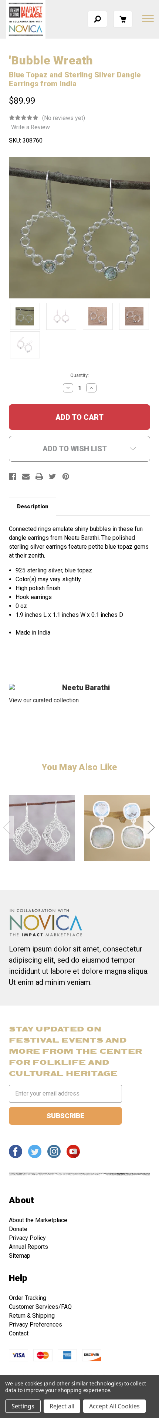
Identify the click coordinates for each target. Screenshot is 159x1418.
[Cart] (122, 19)
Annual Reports (28, 1246)
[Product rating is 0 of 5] (23, 118)
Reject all (62, 1406)
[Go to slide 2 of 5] (150, 827)
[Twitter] (52, 476)
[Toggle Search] (97, 19)
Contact (18, 1333)
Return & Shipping (32, 1315)
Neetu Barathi (86, 687)
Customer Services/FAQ (40, 1306)
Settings (22, 1406)
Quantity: (79, 375)
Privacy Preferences (35, 1324)
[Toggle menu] (147, 18)
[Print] (39, 476)
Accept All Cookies (114, 1406)
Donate (18, 1229)
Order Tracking (27, 1297)
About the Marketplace (38, 1220)
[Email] (26, 476)
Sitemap (19, 1255)
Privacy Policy (27, 1237)
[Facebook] (12, 476)
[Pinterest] (66, 476)
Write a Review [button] (30, 127)
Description (32, 506)
